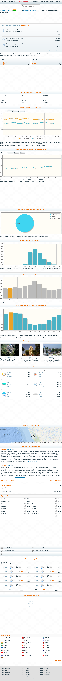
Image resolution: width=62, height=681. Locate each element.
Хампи (31, 357)
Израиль (47, 640)
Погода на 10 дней (31, 559)
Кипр (25, 645)
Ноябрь (9, 449)
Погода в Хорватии (25, 672)
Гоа (33, 501)
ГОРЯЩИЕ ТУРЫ (23, 1)
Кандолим (4, 508)
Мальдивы (27, 647)
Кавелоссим (4, 506)
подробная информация (53, 50)
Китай (47, 645)
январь (4, 95)
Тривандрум (35, 513)
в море (37, 63)
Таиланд (47, 650)
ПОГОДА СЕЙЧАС (6, 485)
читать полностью (33, 461)
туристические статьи (48, 676)
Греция (47, 638)
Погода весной (31, 601)
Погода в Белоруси (45, 674)
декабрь (45, 102)
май (23, 95)
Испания (47, 643)
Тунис (5, 652)
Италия (6, 645)
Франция (47, 652)
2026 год (10, 111)
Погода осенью (31, 606)
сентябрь (46, 95)
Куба (5, 647)
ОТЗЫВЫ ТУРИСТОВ (47, 1)
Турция (26, 652)
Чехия (47, 655)
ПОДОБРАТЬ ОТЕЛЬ (10, 550)
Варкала (34, 498)
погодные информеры (26, 676)
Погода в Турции (44, 668)
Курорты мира (6, 10)
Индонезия (27, 643)
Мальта (47, 647)
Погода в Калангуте (31, 10)
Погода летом (31, 603)
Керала (34, 508)
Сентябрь (42, 386)
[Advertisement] (31, 18)
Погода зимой (31, 598)
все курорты (57, 518)
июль (24, 100)
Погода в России (6, 674)
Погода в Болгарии (25, 670)
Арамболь (4, 498)
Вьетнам (27, 638)
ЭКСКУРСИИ (34, 1)
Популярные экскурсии (31, 341)
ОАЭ (25, 650)
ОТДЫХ (58, 1)
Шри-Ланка (7, 657)
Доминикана (7, 640)
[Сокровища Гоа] (52, 355)
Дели (33, 503)
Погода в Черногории (45, 672)
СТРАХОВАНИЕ (40, 547)
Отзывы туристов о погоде (31, 446)
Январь (9, 372)
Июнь (9, 386)
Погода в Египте (6, 668)
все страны (58, 660)
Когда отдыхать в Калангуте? (31, 367)
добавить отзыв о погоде (7, 480)
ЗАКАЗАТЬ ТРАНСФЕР (42, 550)
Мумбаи (3, 513)
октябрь (45, 98)
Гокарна (3, 503)
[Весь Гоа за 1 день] (9, 355)
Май (40, 374)
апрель (4, 102)
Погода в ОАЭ (5, 670)
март (3, 100)
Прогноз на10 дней (5, 63)
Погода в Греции (44, 670)
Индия (19, 10)
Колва (3, 511)
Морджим (35, 511)
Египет (26, 640)
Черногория (28, 655)
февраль (5, 98)
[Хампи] (31, 355)
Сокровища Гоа (52, 357)
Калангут (34, 506)
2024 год (22, 111)
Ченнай (3, 516)
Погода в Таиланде (25, 668)
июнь (24, 98)
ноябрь (45, 100)
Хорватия (7, 655)
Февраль (9, 376)
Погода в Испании (6, 672)
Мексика (6, 650)
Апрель (41, 372)
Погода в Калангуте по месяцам (31, 92)
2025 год (16, 111)
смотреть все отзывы (55, 480)
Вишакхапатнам (5, 501)
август (24, 102)
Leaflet (12, 442)
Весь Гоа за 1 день (10, 357)
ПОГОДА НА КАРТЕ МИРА (9, 1)
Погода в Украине (25, 674)
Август (41, 384)
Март (8, 374)
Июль (40, 382)
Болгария (7, 638)
